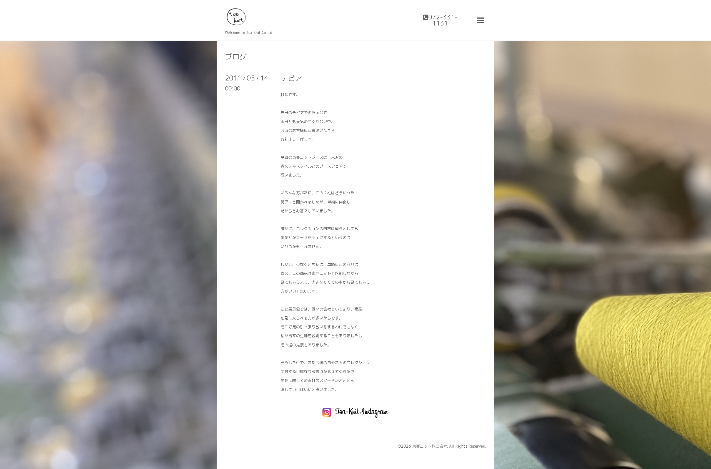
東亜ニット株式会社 (429, 446)
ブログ (236, 56)
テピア (291, 78)
